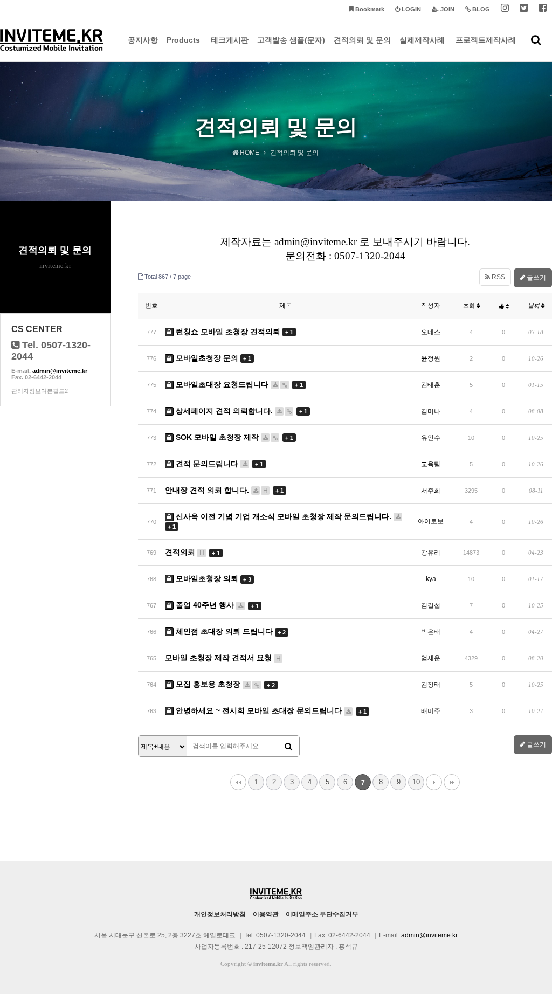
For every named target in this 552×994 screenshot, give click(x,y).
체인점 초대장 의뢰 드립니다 (230, 631)
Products (183, 40)
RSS (497, 277)
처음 (238, 782)
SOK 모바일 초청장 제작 (233, 437)
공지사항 (143, 40)
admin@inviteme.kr (59, 371)
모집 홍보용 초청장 (224, 684)
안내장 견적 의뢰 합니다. (224, 490)
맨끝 (452, 782)
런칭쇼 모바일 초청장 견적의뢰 (233, 331)
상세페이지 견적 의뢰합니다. (240, 410)
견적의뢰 (192, 552)
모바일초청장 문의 (212, 358)
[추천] (504, 306)
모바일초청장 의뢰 (212, 578)
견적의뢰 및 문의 (362, 40)
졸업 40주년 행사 (216, 604)
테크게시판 (230, 40)
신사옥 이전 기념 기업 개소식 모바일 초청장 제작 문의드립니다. (281, 521)
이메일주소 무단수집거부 (322, 914)
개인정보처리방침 (220, 914)
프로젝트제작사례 (486, 40)
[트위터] (523, 9)
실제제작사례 (422, 40)
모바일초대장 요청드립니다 (238, 384)
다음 (434, 782)
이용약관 (266, 914)
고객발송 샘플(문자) (291, 40)
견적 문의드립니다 (218, 463)
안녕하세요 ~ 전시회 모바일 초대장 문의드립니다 (270, 710)
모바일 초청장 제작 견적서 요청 (223, 657)
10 (416, 782)
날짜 (534, 305)
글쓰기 (535, 277)
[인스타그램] (504, 9)
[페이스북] (542, 9)
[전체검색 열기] (536, 39)
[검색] (288, 746)
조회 (470, 305)
